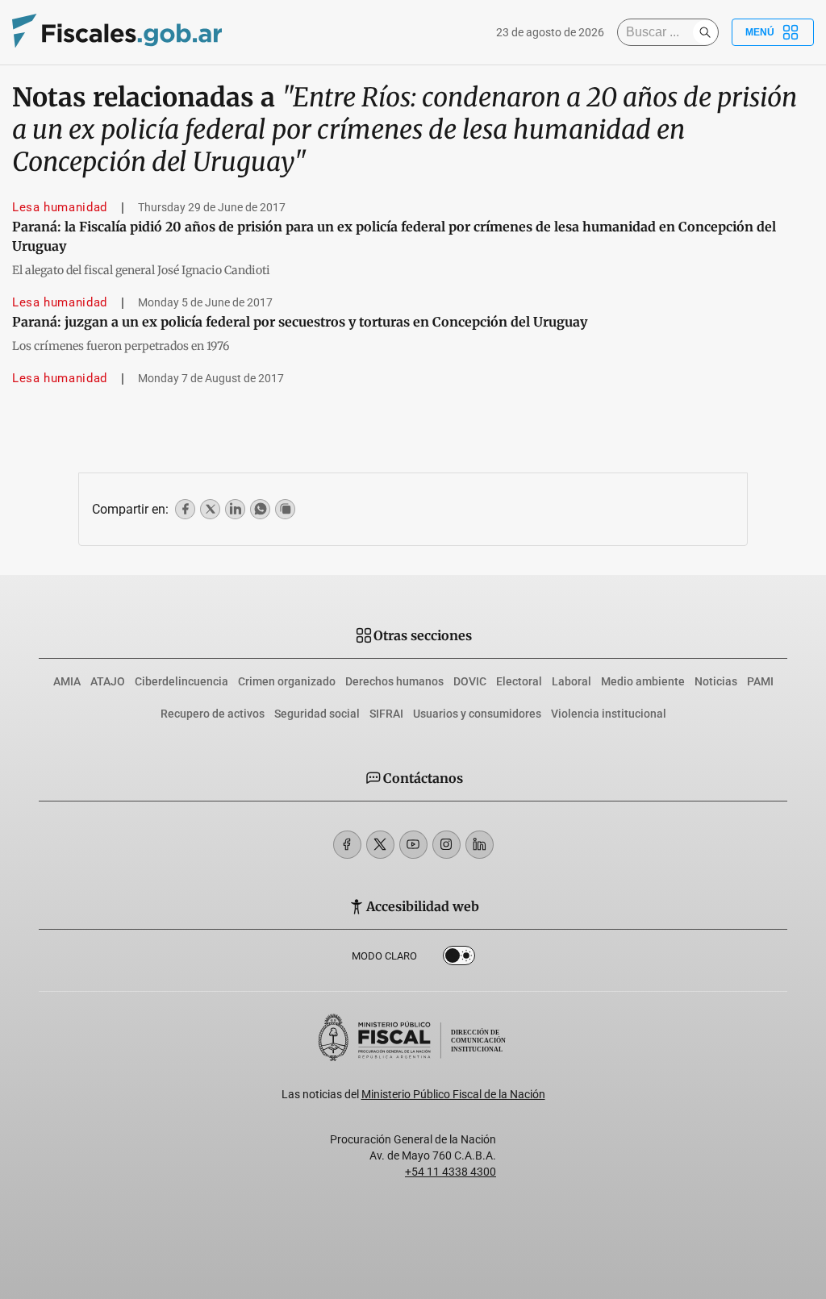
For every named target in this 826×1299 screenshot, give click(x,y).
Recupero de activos (213, 713)
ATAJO (107, 681)
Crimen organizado (287, 681)
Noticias (716, 681)
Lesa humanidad (59, 207)
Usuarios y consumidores (477, 713)
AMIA (67, 681)
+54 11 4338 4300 (450, 1171)
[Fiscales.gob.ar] (117, 33)
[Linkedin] (479, 845)
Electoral (519, 681)
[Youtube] (413, 845)
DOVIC (469, 681)
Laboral (571, 681)
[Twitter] (380, 845)
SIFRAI (386, 713)
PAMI (760, 681)
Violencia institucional (608, 713)
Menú (759, 32)
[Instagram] (446, 845)
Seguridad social (317, 713)
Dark (459, 959)
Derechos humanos (394, 681)
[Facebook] (347, 845)
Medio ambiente (643, 681)
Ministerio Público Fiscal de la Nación (453, 1094)
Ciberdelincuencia (181, 681)
